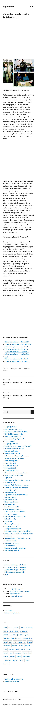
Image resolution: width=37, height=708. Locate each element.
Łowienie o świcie (11, 499)
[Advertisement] (18, 40)
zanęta (22, 660)
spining (23, 649)
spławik (6, 653)
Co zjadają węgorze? (11, 526)
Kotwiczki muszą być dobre (14, 434)
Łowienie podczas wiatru (13, 429)
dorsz (16, 631)
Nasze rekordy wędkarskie (14, 475)
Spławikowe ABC (10, 492)
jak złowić (20, 635)
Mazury (29, 642)
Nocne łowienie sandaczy (13, 509)
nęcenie (14, 646)
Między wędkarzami (11, 524)
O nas (6, 574)
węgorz (15, 660)
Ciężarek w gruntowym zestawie (16, 495)
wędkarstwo (26, 657)
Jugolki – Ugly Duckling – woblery (17, 485)
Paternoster (9, 521)
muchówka (7, 646)
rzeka (5, 649)
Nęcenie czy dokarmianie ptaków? (16, 473)
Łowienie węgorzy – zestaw (19, 591)
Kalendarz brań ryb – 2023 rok (15, 565)
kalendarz (5, 370)
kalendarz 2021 (16, 638)
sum (11, 653)
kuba (7, 368)
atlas (10, 627)
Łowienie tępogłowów (12, 550)
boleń (22, 627)
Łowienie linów (10, 504)
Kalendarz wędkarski (24, 368)
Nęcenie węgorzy (10, 497)
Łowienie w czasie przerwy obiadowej (18, 531)
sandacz (11, 649)
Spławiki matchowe (11, 543)
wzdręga (12, 657)
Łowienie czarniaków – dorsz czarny (17, 480)
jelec (26, 635)
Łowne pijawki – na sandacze (15, 512)
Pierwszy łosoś (10, 441)
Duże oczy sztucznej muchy (14, 448)
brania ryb (29, 627)
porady (21, 646)
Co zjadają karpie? (11, 490)
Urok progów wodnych (13, 436)
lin (24, 642)
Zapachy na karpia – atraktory (15, 548)
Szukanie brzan (10, 482)
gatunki (6, 635)
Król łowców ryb (10, 541)
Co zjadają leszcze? (11, 444)
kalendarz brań (27, 638)
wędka (19, 657)
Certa (11, 631)
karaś (5, 642)
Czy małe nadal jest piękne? (14, 439)
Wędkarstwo (9, 6)
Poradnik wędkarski (12, 507)
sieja (17, 649)
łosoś (27, 660)
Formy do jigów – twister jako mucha (17, 538)
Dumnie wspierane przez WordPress (21, 704)
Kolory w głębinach (11, 502)
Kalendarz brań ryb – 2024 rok (15, 567)
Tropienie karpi (10, 463)
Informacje (8, 610)
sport (28, 649)
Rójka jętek (8, 478)
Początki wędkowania (12, 453)
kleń (15, 642)
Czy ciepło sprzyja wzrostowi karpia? (18, 446)
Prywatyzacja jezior (11, 470)
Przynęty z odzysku (11, 451)
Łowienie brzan (10, 546)
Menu (31, 6)
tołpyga (25, 653)
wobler (6, 657)
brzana (6, 631)
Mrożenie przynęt (11, 514)
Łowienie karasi (10, 468)
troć (30, 653)
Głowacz (12, 635)
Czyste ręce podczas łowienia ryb (16, 487)
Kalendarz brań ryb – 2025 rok (15, 570)
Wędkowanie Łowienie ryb (14, 679)
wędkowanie (7, 660)
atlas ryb (16, 627)
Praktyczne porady (11, 465)
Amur (5, 627)
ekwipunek (23, 631)
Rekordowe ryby (10, 519)
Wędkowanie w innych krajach (15, 516)
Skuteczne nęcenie (11, 461)
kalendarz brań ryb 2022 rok (14, 572)
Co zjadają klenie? (11, 427)
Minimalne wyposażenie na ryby (16, 431)
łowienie (6, 664)
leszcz (20, 642)
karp (10, 642)
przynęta (27, 646)
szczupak (18, 653)
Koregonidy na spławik (13, 529)
